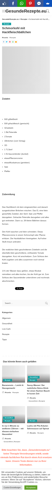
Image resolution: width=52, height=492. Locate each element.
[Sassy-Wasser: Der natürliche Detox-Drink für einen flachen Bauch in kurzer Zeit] (38, 374)
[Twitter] (6, 42)
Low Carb (6, 329)
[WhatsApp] (12, 42)
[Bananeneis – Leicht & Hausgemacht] (13, 374)
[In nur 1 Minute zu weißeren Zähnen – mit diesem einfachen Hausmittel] (13, 414)
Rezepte (6, 24)
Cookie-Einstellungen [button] (12, 487)
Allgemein (6, 318)
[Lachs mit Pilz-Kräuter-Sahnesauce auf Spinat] (38, 414)
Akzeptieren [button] (31, 487)
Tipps (4, 339)
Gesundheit (7, 323)
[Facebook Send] (39, 3)
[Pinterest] (9, 42)
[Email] (15, 42)
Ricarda (5, 37)
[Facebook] (3, 42)
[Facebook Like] (4, 3)
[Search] (47, 11)
